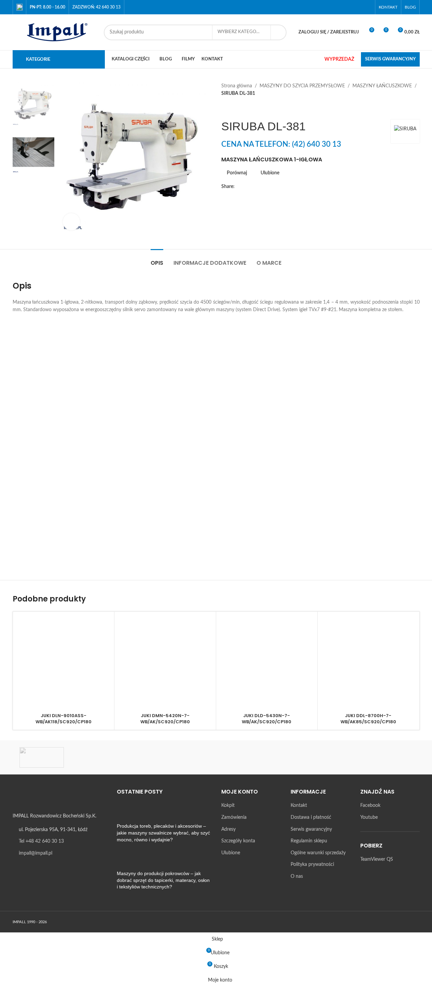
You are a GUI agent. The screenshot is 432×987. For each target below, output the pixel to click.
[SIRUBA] (42, 757)
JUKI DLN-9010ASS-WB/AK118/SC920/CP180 (64, 718)
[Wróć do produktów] (233, 108)
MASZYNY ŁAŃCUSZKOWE (382, 86)
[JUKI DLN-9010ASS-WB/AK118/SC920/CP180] (63, 662)
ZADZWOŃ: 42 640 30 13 (96, 7)
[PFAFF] (216, 757)
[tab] (157, 259)
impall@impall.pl (35, 853)
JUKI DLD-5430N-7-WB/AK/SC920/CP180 (266, 718)
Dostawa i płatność (311, 817)
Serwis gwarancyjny (311, 829)
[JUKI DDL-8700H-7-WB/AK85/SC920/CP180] (368, 662)
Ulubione (230, 853)
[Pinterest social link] (263, 186)
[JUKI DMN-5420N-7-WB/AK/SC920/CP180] (165, 662)
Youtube (369, 817)
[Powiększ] (71, 221)
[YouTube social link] (367, 7)
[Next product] (242, 108)
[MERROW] (332, 757)
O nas (297, 876)
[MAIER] (390, 757)
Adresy (228, 829)
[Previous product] (225, 108)
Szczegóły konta (238, 841)
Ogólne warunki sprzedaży (318, 853)
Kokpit (228, 805)
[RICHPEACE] (158, 757)
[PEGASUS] (274, 757)
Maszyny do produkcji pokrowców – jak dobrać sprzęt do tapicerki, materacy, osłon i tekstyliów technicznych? (163, 880)
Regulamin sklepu (309, 841)
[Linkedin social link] (271, 186)
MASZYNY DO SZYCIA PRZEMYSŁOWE (302, 86)
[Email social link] (255, 186)
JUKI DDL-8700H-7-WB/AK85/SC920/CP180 (368, 718)
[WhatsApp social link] (280, 186)
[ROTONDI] (100, 757)
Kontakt (299, 805)
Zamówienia (234, 817)
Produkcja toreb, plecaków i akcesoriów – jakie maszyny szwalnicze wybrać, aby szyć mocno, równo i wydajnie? (163, 832)
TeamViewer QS (376, 859)
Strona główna (236, 86)
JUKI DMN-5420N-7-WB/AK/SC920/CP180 (165, 718)
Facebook (370, 805)
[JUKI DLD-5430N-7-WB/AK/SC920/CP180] (267, 662)
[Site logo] (55, 32)
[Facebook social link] (358, 7)
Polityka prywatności (312, 864)
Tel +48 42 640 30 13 (41, 841)
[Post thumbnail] (129, 812)
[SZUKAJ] (279, 32)
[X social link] (247, 186)
